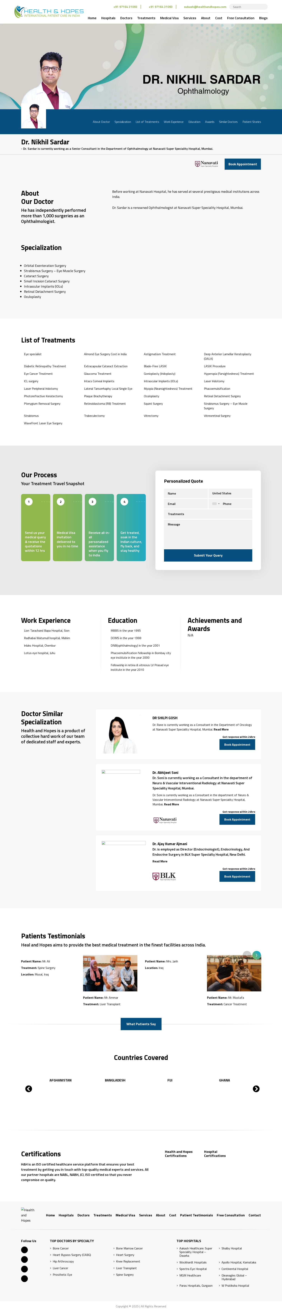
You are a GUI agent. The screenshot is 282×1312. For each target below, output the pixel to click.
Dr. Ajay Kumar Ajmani (170, 843)
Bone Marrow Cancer (129, 1248)
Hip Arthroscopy (63, 1261)
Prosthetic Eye (62, 1274)
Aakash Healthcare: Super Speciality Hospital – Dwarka (195, 1252)
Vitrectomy (151, 415)
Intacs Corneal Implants (99, 381)
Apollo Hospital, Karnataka (239, 1262)
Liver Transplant (126, 1268)
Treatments (146, 18)
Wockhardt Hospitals (193, 1262)
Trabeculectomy (94, 415)
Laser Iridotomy (214, 381)
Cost (218, 18)
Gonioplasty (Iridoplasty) (159, 373)
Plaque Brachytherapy (98, 396)
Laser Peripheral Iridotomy (41, 388)
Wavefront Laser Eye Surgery (43, 423)
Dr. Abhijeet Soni (165, 772)
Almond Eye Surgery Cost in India (105, 354)
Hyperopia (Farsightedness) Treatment (229, 373)
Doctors (126, 18)
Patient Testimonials (196, 1215)
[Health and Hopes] (48, 12)
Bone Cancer (61, 1248)
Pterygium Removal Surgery (42, 403)
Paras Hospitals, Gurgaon (196, 1285)
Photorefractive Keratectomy (43, 396)
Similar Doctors (228, 121)
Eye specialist (33, 354)
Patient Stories (251, 121)
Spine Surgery (125, 1274)
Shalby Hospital (232, 1248)
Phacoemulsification (217, 388)
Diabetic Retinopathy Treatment (45, 366)
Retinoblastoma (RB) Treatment (105, 403)
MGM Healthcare (190, 1275)
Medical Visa (169, 18)
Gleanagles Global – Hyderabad (234, 1277)
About (205, 18)
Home (92, 18)
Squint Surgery (153, 403)
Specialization (123, 121)
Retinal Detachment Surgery (222, 396)
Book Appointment (242, 164)
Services (189, 18)
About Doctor (101, 121)
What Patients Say (141, 1024)
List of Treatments (147, 121)
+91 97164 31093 (125, 6)
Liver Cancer (60, 1268)
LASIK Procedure (215, 366)
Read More (221, 729)
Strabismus (31, 415)
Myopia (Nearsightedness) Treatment (168, 388)
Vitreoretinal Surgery (217, 415)
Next (256, 955)
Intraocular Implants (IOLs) (161, 381)
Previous (247, 955)
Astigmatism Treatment (160, 354)
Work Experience (174, 121)
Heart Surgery (125, 1255)
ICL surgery (31, 381)
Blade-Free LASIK (155, 366)
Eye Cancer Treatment (38, 373)
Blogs (263, 18)
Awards (209, 121)
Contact (255, 1215)
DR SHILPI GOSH (165, 718)
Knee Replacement (128, 1261)
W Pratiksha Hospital (235, 1285)
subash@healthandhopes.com (205, 6)
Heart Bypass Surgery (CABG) (72, 1255)
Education (194, 121)
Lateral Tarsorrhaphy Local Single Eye (108, 388)
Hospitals (108, 18)
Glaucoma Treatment (97, 373)
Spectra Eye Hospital (193, 1269)
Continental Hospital (235, 1269)
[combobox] (215, 503)
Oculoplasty (151, 396)
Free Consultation (240, 18)
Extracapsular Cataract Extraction (106, 366)
